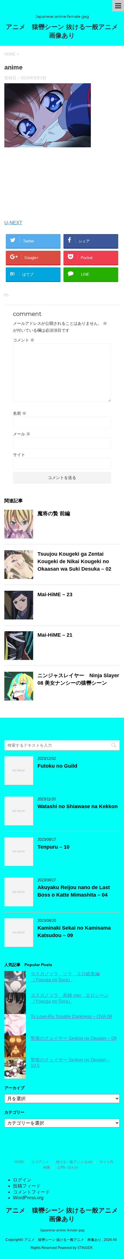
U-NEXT (13, 222)
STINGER (85, 1248)
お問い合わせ (67, 1167)
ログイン (22, 1179)
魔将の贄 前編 (53, 513)
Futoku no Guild (57, 766)
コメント (23, 340)
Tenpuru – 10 (53, 847)
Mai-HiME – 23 (54, 594)
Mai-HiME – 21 (54, 635)
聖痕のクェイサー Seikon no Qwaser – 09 (74, 1038)
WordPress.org (28, 1197)
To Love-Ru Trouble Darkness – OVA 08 (71, 1016)
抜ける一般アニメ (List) (74, 1162)
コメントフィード (31, 1192)
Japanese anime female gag (62, 1230)
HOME (19, 1162)
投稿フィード (27, 1185)
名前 (19, 413)
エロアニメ (40, 1162)
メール (21, 434)
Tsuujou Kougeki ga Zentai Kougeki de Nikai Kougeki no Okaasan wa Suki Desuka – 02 (74, 561)
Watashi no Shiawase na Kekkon (77, 806)
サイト (19, 454)
